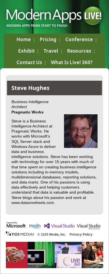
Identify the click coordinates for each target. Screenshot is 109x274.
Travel (51, 51)
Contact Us (29, 62)
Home (23, 39)
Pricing (48, 39)
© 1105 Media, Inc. (51, 234)
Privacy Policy (81, 234)
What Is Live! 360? (72, 62)
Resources (79, 51)
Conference (79, 39)
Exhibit (26, 51)
